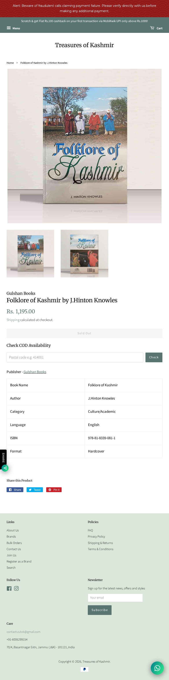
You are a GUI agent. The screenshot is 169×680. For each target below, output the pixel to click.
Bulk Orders (14, 543)
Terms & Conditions (100, 549)
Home (10, 63)
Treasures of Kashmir (84, 45)
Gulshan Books (35, 372)
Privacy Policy (96, 536)
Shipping (13, 320)
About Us (13, 530)
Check (154, 357)
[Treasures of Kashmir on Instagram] (16, 589)
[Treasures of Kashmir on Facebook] (9, 589)
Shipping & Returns (100, 543)
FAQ (90, 530)
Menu (16, 28)
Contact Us (14, 549)
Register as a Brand (19, 561)
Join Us (11, 555)
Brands (11, 536)
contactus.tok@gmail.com (23, 632)
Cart (159, 28)
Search (11, 567)
